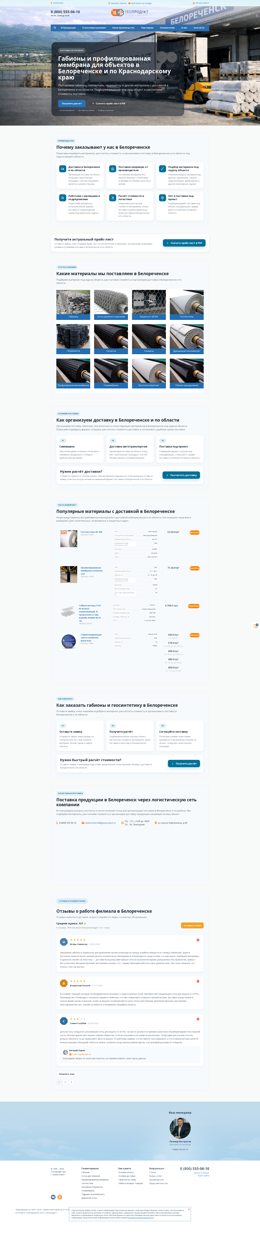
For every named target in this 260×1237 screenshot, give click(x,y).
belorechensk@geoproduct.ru (100, 822)
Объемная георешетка (92, 1187)
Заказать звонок (118, 3)
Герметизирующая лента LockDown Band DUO (91, 637)
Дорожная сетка (89, 1198)
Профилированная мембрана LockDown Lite (92, 570)
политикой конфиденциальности (195, 1235)
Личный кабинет (202, 3)
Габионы (86, 1172)
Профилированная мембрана (95, 1179)
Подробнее (193, 606)
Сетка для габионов (91, 1176)
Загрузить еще (66, 1074)
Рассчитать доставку (183, 475)
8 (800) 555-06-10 (65, 11)
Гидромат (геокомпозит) (93, 1194)
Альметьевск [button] (58, 3)
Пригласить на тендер (141, 3)
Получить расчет (72, 103)
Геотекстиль (87, 1183)
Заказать (194, 532)
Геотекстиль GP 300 (91, 532)
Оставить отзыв (192, 925)
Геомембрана (88, 1190)
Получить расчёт (186, 763)
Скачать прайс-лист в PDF (110, 103)
